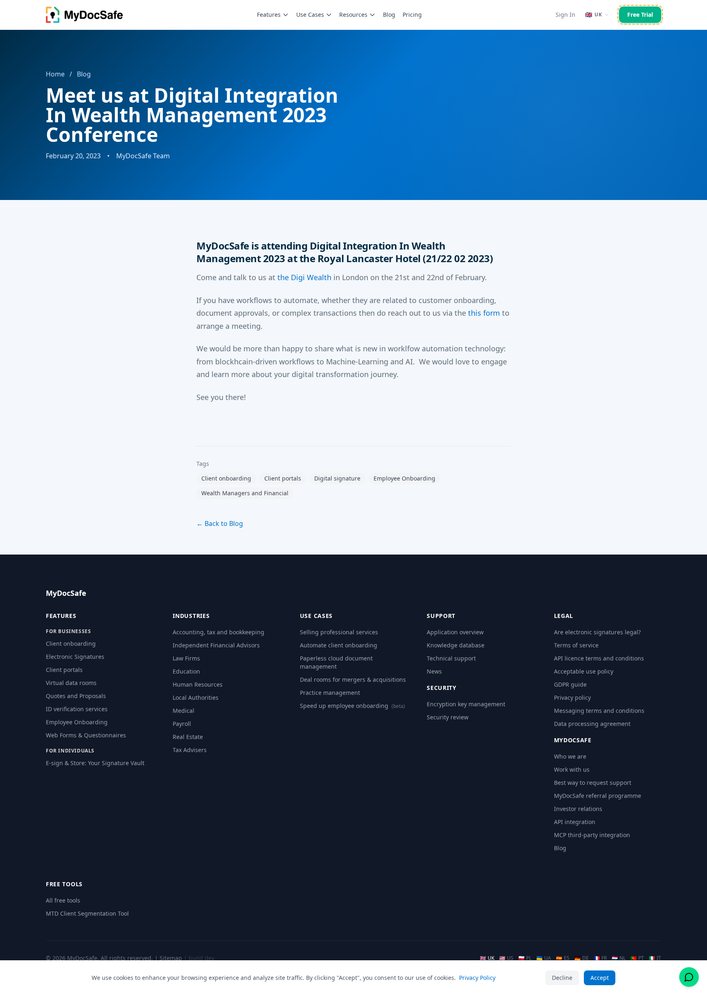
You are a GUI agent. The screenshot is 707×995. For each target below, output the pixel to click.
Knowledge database (455, 645)
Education (186, 671)
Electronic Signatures (75, 656)
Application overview (455, 632)
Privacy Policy (477, 978)
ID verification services (77, 709)
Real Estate (188, 737)
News (434, 671)
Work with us (572, 769)
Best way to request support (592, 782)
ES (563, 958)
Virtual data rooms (71, 683)
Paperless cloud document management (336, 662)
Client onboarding (71, 643)
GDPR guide (570, 684)
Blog (389, 14)
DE (581, 958)
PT (637, 958)
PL (524, 958)
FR (600, 958)
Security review (447, 717)
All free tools (63, 900)
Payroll (182, 724)
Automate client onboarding (338, 645)
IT (655, 958)
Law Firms (186, 658)
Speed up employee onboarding (352, 706)
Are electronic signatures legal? (597, 632)
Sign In (565, 14)
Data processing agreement (592, 724)
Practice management (330, 692)
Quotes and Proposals (76, 696)
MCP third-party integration (592, 835)
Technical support (451, 658)
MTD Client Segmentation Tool (87, 913)
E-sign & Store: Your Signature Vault (95, 763)
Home (55, 74)
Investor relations (578, 809)
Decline (562, 978)
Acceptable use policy (583, 671)
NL (619, 958)
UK (487, 958)
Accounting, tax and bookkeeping (218, 632)
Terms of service (576, 645)
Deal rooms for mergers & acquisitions (353, 679)
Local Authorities (195, 697)
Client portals (64, 670)
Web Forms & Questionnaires (86, 735)
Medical (183, 710)
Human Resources (198, 684)
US (506, 958)
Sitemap (171, 958)
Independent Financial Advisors (216, 645)
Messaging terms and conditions (599, 710)
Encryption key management (466, 704)
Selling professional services (339, 632)
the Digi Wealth (304, 277)
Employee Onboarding (77, 722)
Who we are (570, 756)
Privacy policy (572, 697)
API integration (574, 822)
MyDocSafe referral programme (597, 796)
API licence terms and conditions (599, 658)
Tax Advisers (190, 750)
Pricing (412, 14)
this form (484, 313)
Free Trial (640, 14)
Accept (599, 978)
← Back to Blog (219, 523)
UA (543, 958)
